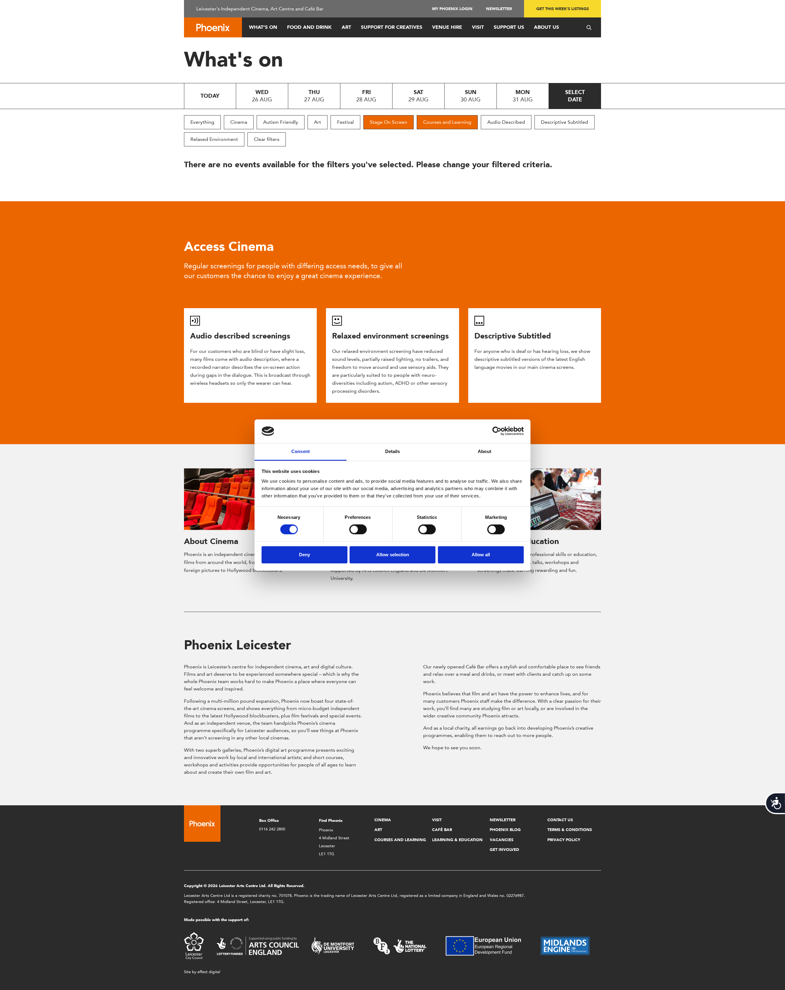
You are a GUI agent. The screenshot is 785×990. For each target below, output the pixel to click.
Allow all (481, 554)
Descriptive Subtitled (564, 122)
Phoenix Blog (505, 829)
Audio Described (506, 122)
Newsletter (499, 8)
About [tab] (484, 451)
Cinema (238, 122)
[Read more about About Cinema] (246, 499)
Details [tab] (392, 451)
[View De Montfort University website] (333, 945)
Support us (509, 27)
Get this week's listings (562, 8)
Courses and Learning (447, 122)
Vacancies (501, 839)
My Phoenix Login (452, 8)
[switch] (358, 529)
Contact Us (560, 820)
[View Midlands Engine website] (565, 945)
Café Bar (442, 829)
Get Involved (504, 849)
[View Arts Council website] (257, 945)
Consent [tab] (300, 451)
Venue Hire (447, 27)
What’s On (263, 27)
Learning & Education (457, 839)
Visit (478, 27)
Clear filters (266, 139)
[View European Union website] (487, 945)
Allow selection (392, 554)
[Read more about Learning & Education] (539, 499)
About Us (546, 27)
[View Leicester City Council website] (194, 945)
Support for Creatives (391, 27)
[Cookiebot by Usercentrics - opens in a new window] (497, 431)
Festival (345, 122)
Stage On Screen (388, 122)
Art (346, 27)
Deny (304, 554)
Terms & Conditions (569, 829)
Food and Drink (309, 27)
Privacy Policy (563, 839)
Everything (202, 122)
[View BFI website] (400, 945)
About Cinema (211, 541)
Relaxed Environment (214, 139)
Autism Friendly (280, 122)
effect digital (208, 971)
